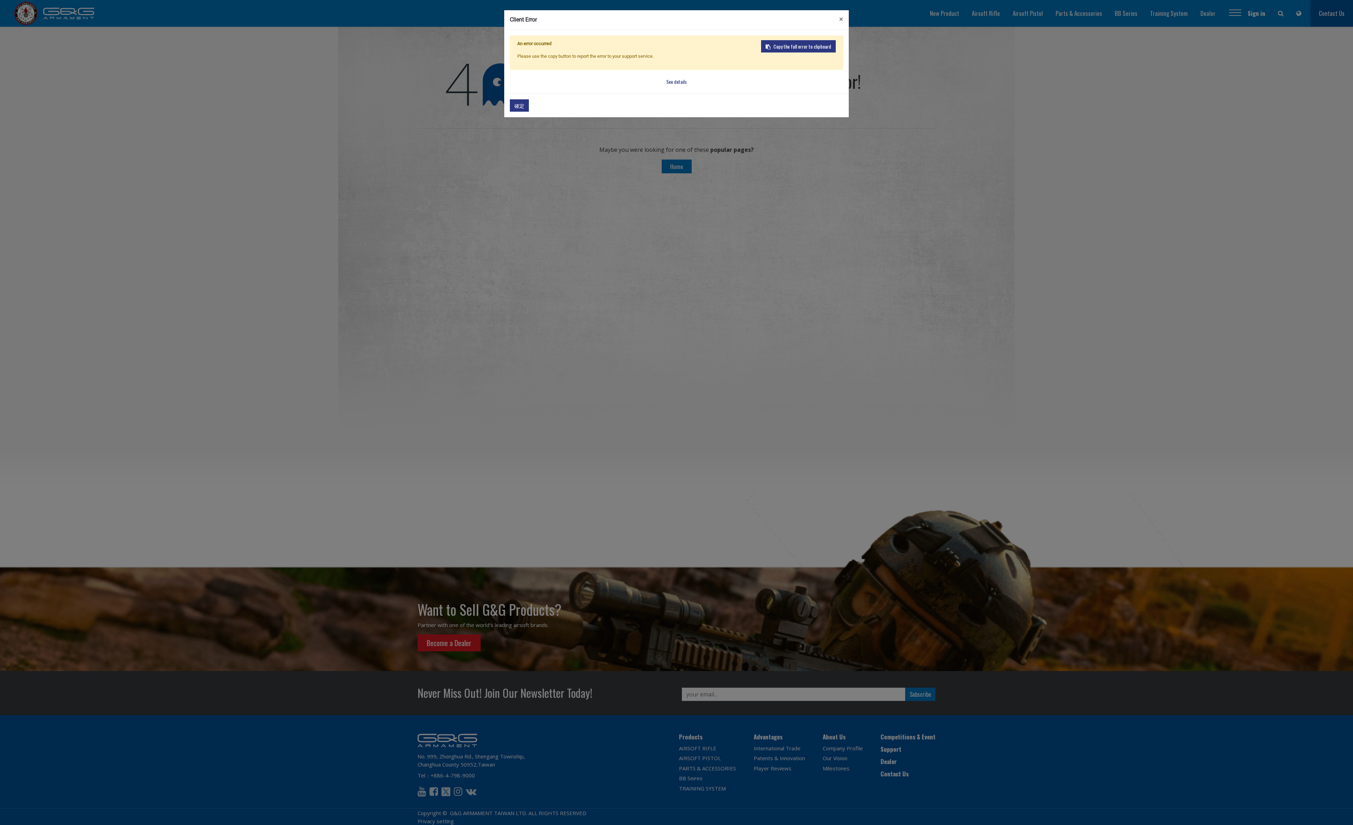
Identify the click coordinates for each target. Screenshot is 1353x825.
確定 (519, 105)
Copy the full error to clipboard (802, 46)
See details (676, 81)
